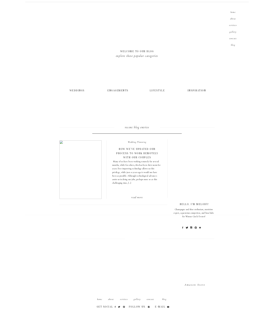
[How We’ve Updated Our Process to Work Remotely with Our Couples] (77, 90)
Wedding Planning (137, 142)
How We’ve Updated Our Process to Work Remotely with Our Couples (137, 153)
